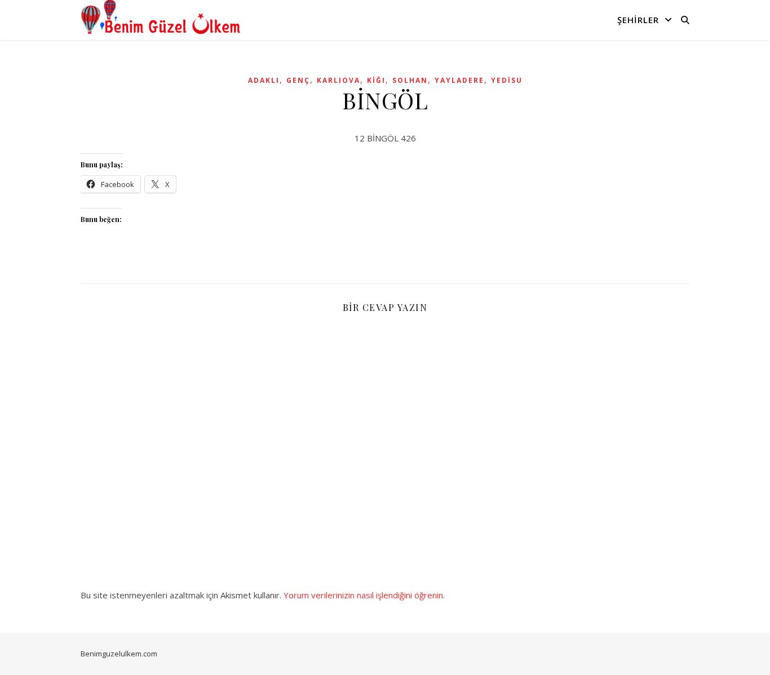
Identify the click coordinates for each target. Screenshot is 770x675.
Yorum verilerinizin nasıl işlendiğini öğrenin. (364, 595)
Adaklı (264, 80)
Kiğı (376, 80)
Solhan (410, 80)
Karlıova (338, 80)
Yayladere (459, 80)
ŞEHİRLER (638, 19)
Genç (298, 80)
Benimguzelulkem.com (119, 654)
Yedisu (507, 80)
